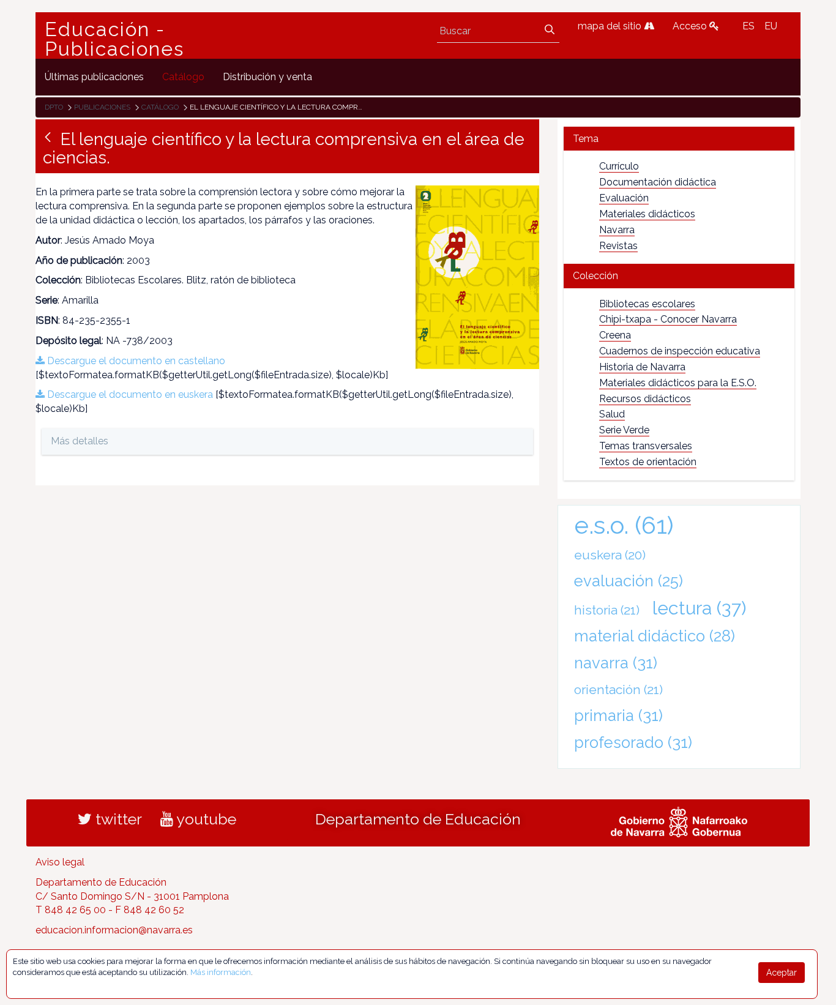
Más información (220, 972)
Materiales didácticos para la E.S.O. (677, 383)
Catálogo (160, 107)
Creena (615, 335)
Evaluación (624, 198)
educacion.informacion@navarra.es (114, 930)
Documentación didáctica (657, 182)
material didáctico (654, 636)
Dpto (54, 107)
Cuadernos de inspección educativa (679, 351)
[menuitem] (94, 77)
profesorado (633, 742)
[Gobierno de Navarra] (679, 820)
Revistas (618, 246)
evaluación (628, 581)
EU (770, 26)
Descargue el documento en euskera (129, 394)
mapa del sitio (611, 26)
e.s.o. (624, 524)
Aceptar (781, 972)
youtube (204, 819)
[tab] (679, 139)
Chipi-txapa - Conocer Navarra (668, 319)
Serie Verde (624, 430)
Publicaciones (102, 107)
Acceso (691, 26)
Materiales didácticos (647, 214)
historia (607, 610)
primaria (618, 715)
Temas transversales (645, 446)
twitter (117, 819)
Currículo (619, 166)
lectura (699, 608)
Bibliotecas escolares (647, 304)
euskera (610, 554)
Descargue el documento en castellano (135, 361)
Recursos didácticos (645, 399)
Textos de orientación (647, 462)
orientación (618, 689)
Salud (612, 414)
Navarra (617, 230)
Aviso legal (59, 862)
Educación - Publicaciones (114, 39)
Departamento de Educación (418, 819)
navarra (615, 663)
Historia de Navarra (642, 367)
